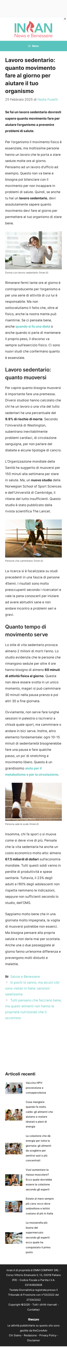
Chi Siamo (15, 1335)
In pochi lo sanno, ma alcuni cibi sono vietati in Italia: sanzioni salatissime (32, 988)
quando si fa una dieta (32, 326)
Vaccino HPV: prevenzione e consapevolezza (36, 1087)
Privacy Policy (47, 1335)
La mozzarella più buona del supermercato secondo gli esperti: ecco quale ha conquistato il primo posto (38, 1237)
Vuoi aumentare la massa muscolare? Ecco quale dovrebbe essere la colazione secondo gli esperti (39, 1179)
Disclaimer (33, 1340)
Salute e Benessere (25, 977)
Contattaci (33, 1309)
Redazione (30, 1335)
